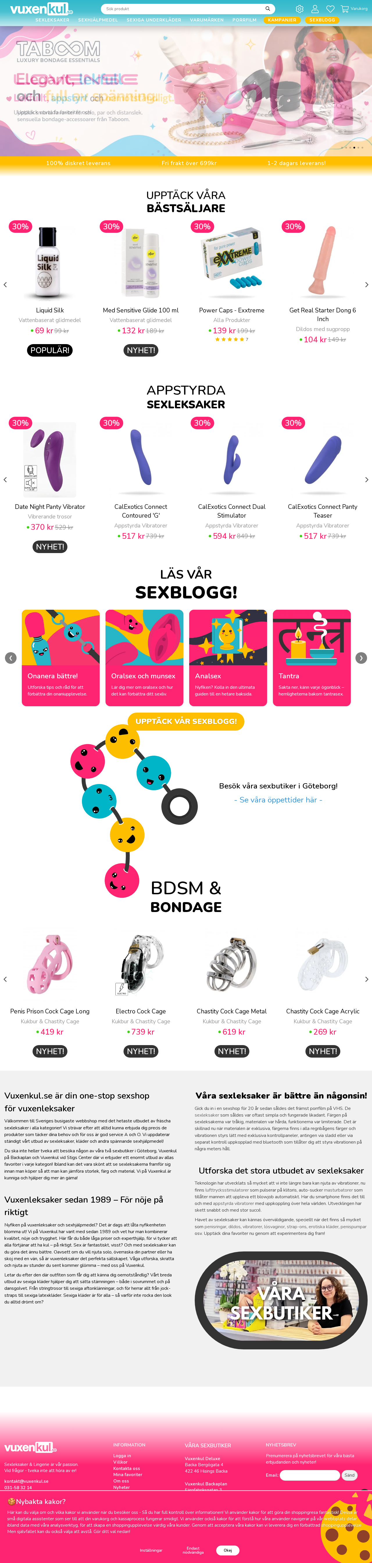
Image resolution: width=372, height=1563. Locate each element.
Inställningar (151, 1550)
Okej (228, 1550)
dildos (234, 1227)
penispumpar (353, 1227)
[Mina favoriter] (331, 9)
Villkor (120, 1462)
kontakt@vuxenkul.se (26, 1481)
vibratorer (252, 1227)
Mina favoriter (127, 1475)
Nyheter (121, 1487)
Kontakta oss (126, 1468)
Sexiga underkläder (154, 20)
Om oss (121, 1481)
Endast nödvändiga (193, 1550)
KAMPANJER (282, 20)
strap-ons (297, 1227)
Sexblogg (322, 20)
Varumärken (207, 20)
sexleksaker (207, 1115)
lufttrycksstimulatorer (227, 1190)
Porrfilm (245, 20)
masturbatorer (338, 1190)
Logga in (122, 1456)
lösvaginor (274, 1227)
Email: (272, 1475)
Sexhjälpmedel (98, 20)
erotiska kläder (324, 1227)
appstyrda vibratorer (233, 1203)
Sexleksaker (52, 20)
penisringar (215, 1227)
